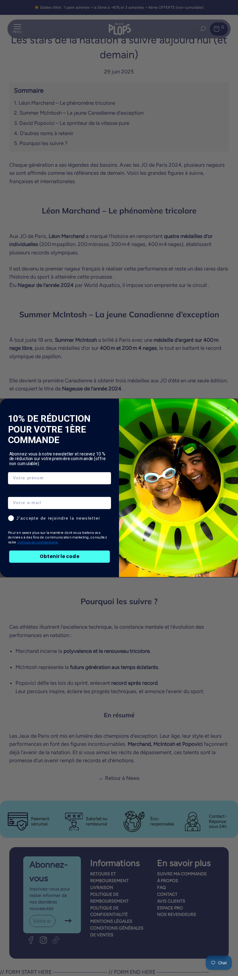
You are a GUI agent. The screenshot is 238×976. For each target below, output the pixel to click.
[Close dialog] (228, 408)
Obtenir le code (59, 556)
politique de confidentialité (37, 542)
